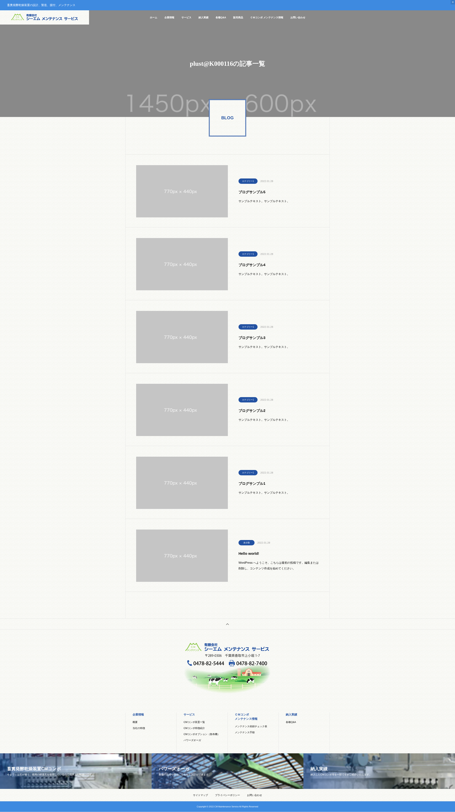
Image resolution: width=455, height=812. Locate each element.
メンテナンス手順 (245, 732)
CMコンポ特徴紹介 (194, 728)
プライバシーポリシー (227, 795)
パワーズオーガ (192, 740)
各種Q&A (221, 17)
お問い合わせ (297, 17)
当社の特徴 (139, 728)
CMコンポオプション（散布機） (202, 734)
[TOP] (227, 623)
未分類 (246, 542)
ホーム (153, 17)
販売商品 (238, 17)
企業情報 (169, 17)
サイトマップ (200, 795)
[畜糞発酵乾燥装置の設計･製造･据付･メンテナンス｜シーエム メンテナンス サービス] (44, 17)
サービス (186, 17)
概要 (135, 722)
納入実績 (203, 17)
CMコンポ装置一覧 (194, 722)
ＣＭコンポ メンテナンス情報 (266, 17)
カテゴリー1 (248, 181)
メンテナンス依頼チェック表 (251, 726)
